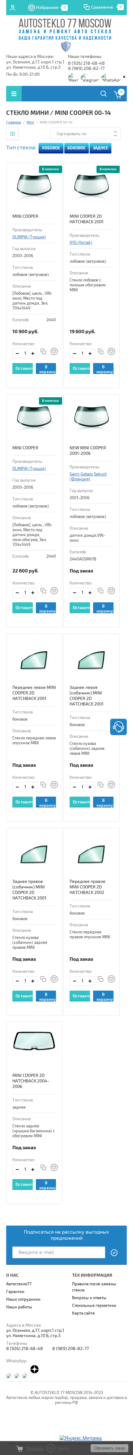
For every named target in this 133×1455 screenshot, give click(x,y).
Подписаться (114, 1253)
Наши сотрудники (23, 1299)
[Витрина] (12, 133)
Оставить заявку (24, 370)
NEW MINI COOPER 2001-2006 (88, 450)
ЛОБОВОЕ (51, 148)
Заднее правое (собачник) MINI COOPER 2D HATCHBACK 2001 (29, 890)
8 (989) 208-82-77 (86, 68)
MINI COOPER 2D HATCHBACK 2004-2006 (30, 1081)
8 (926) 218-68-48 (86, 63)
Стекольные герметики (94, 1305)
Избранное (51, 7)
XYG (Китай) (81, 242)
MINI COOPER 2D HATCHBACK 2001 (87, 219)
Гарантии (15, 1291)
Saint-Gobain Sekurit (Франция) (88, 477)
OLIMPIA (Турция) (29, 237)
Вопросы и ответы (89, 1297)
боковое (76, 148)
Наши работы (19, 1307)
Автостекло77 (19, 1284)
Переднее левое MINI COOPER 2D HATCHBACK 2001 (34, 693)
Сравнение (102, 7)
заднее (100, 148)
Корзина (35, 1448)
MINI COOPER (25, 216)
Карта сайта (83, 1313)
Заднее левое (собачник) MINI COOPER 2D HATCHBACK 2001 (87, 696)
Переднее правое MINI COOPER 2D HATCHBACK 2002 (87, 887)
